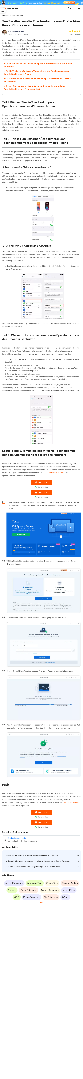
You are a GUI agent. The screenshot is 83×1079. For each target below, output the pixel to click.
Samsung (12, 890)
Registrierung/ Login (17, 838)
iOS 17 (16, 897)
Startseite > (6, 15)
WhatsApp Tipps (34, 883)
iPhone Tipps (52, 883)
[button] (41, 902)
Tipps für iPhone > (18, 15)
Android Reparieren (50, 890)
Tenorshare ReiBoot (56, 473)
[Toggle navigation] (78, 8)
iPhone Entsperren (28, 890)
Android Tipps (68, 890)
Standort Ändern (70, 883)
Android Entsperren (14, 883)
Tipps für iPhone (22, 34)
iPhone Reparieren (31, 897)
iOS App (65, 897)
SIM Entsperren (51, 897)
